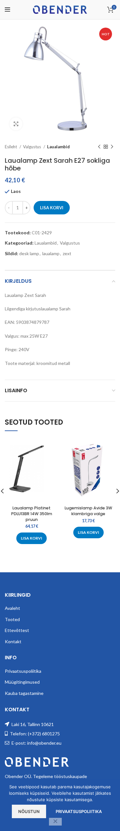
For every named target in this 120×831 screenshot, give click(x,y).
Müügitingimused (22, 682)
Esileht (11, 146)
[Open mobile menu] (7, 9)
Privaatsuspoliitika (23, 671)
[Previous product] (99, 147)
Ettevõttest (17, 630)
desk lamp (29, 253)
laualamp (51, 253)
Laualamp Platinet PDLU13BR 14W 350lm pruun (31, 513)
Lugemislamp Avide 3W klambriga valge (88, 510)
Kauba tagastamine (24, 693)
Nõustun (29, 811)
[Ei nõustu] (55, 822)
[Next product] (112, 147)
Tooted (12, 619)
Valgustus (32, 146)
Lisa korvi (51, 207)
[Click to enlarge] (16, 123)
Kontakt (13, 641)
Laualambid (58, 146)
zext (67, 253)
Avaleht (12, 608)
